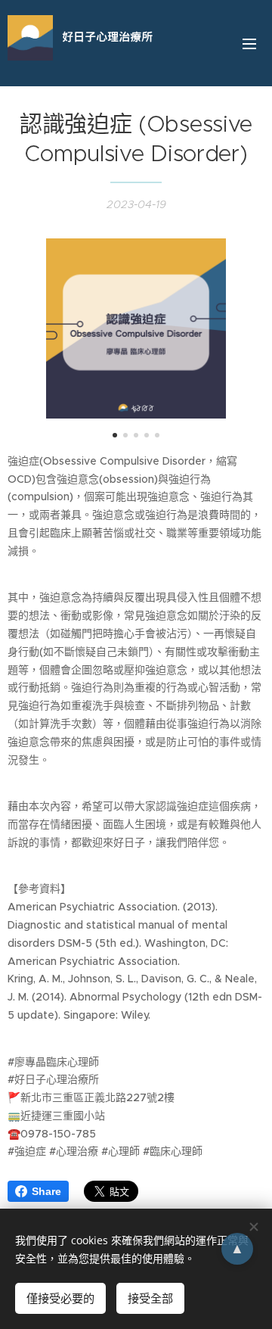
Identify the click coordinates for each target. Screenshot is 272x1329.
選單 (249, 43)
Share (46, 1191)
